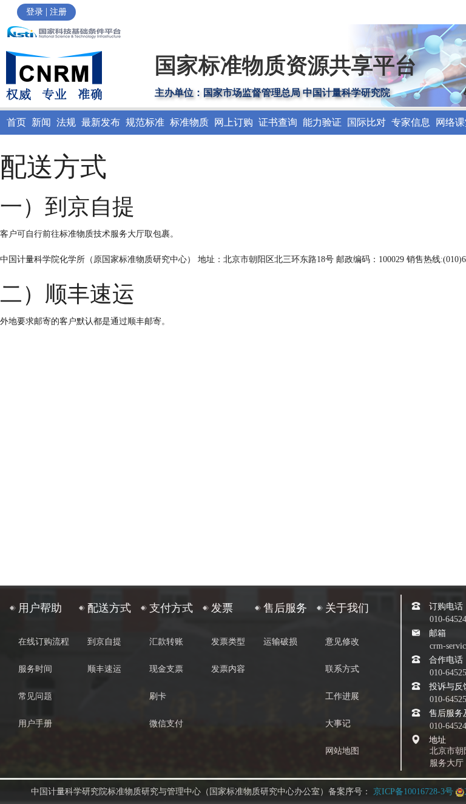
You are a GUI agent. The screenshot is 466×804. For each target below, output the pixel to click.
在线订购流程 (43, 641)
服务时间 (35, 669)
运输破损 (280, 641)
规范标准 (145, 122)
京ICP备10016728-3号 (413, 791)
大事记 (338, 723)
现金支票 (166, 669)
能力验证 (322, 122)
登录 (34, 11)
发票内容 (228, 669)
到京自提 (104, 641)
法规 (66, 122)
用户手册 (35, 723)
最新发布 (100, 122)
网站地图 (342, 750)
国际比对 (366, 122)
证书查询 (277, 122)
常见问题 (35, 696)
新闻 (41, 122)
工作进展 (342, 696)
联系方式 (342, 669)
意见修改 (342, 641)
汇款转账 (166, 641)
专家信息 (410, 122)
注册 (58, 11)
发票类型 (228, 641)
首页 (16, 122)
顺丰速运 (104, 669)
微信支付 (166, 723)
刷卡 (157, 696)
